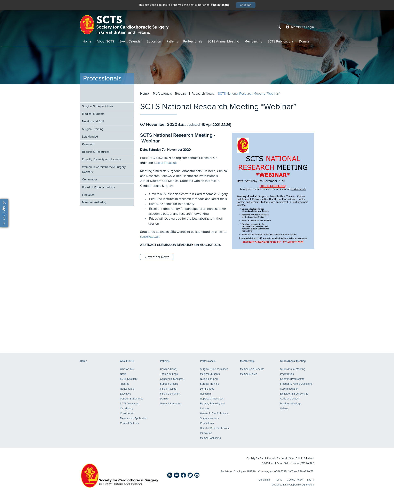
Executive (125, 393)
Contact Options (129, 423)
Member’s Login (302, 27)
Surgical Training (92, 129)
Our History (126, 408)
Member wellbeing (94, 202)
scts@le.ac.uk (167, 162)
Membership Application (133, 418)
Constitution (127, 413)
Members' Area (248, 374)
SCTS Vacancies (129, 403)
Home (87, 41)
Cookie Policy (294, 479)
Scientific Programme (292, 379)
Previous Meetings (290, 403)
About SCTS (105, 41)
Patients (172, 41)
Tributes (124, 384)
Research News (203, 93)
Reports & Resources (95, 151)
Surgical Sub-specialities (97, 106)
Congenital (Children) (172, 379)
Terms (278, 479)
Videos (284, 408)
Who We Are (127, 369)
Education (154, 41)
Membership (253, 41)
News (123, 374)
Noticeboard (127, 389)
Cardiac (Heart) (168, 369)
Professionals (192, 41)
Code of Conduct (289, 398)
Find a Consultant (170, 393)
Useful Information (170, 403)
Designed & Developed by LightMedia (292, 484)
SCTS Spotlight (128, 379)
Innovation (88, 194)
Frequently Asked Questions (296, 384)
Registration (287, 374)
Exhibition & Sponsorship (294, 393)
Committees (90, 179)
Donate (304, 41)
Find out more (220, 4)
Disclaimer (265, 479)
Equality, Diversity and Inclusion (102, 159)
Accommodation (289, 389)
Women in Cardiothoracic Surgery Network (104, 169)
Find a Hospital (168, 389)
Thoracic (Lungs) (169, 374)
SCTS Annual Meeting (223, 41)
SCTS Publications (281, 41)
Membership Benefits (252, 369)
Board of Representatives (98, 187)
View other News (156, 257)
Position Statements (131, 398)
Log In (310, 479)
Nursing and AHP (93, 121)
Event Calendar (130, 41)
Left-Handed (90, 136)
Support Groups (169, 384)
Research (88, 144)
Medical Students (93, 113)
